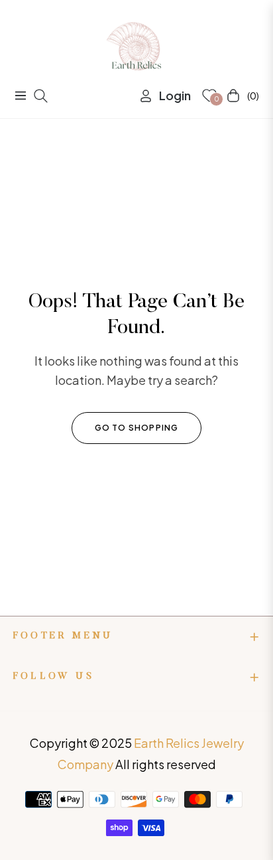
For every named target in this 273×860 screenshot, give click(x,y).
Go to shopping (137, 428)
